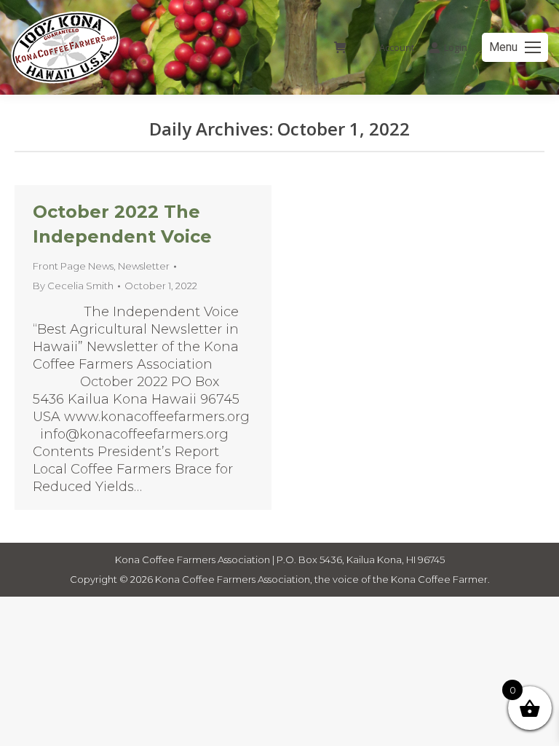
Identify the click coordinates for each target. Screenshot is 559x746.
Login (455, 48)
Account (396, 48)
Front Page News (73, 266)
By (73, 285)
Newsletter (144, 266)
